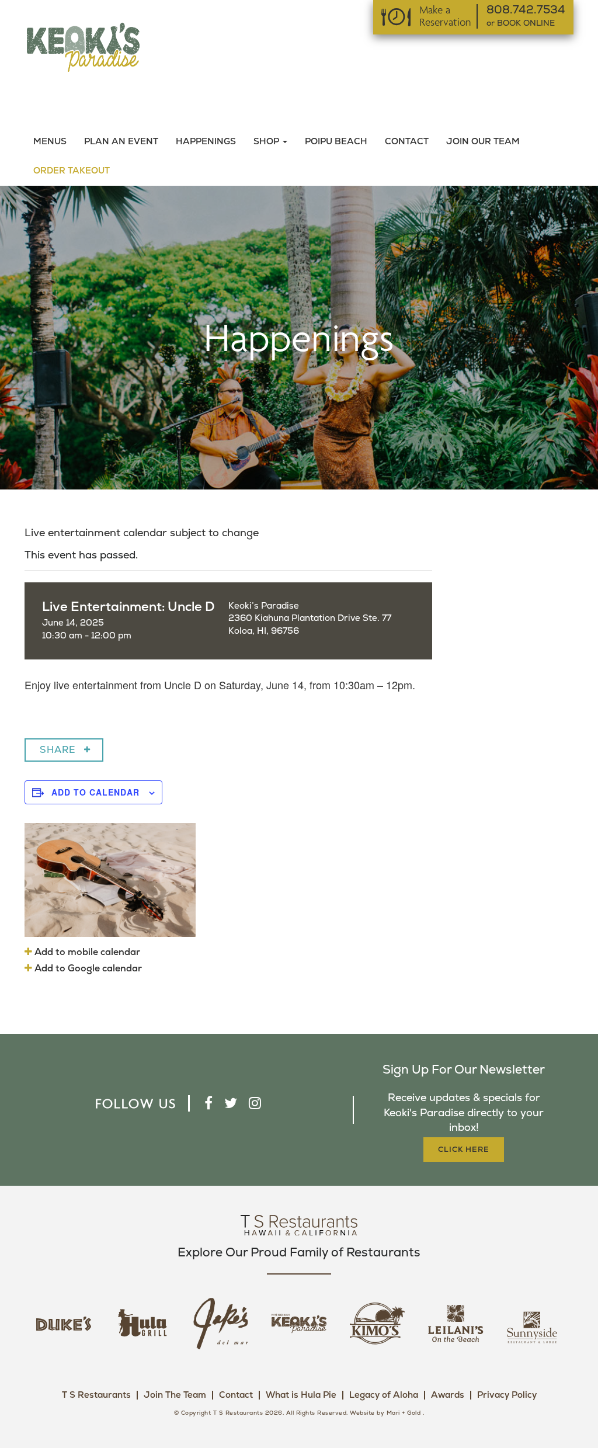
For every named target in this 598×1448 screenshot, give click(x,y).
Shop (267, 141)
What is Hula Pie (301, 1395)
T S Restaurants (96, 1395)
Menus (50, 141)
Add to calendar (95, 792)
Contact (407, 141)
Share (58, 750)
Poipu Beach (336, 141)
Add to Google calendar (87, 968)
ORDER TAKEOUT (71, 170)
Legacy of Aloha (383, 1395)
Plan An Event (121, 141)
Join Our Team (483, 141)
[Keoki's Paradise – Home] (83, 46)
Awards (447, 1395)
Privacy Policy (507, 1395)
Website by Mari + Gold (385, 1412)
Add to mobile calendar (86, 952)
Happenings (206, 141)
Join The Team (175, 1395)
